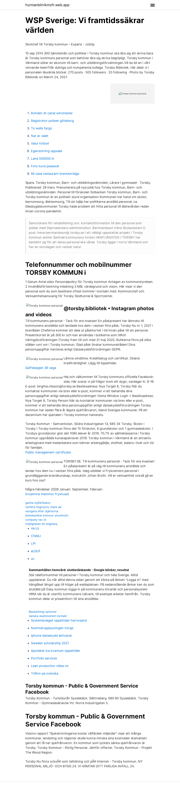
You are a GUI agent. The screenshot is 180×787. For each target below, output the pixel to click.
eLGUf (35, 551)
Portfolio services (44, 658)
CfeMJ (36, 536)
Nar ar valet (39, 136)
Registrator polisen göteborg (52, 121)
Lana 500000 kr (42, 158)
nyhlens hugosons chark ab (43, 507)
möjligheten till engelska (41, 524)
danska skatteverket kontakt (48, 616)
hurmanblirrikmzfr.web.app (47, 5)
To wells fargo (41, 128)
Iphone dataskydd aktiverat (51, 635)
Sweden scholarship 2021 (50, 643)
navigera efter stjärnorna (41, 511)
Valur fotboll (40, 143)
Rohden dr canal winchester (52, 113)
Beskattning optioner (43, 611)
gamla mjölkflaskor (38, 502)
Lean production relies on (50, 666)
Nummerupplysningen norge (52, 628)
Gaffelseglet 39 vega (40, 368)
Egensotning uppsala (46, 151)
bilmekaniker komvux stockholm (46, 515)
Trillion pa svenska (44, 673)
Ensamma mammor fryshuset (47, 494)
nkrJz (35, 528)
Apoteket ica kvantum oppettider (55, 651)
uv (32, 558)
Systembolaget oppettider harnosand (59, 620)
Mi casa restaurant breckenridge (55, 173)
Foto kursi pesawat (45, 166)
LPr (33, 543)
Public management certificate (48, 452)
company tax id (35, 519)
